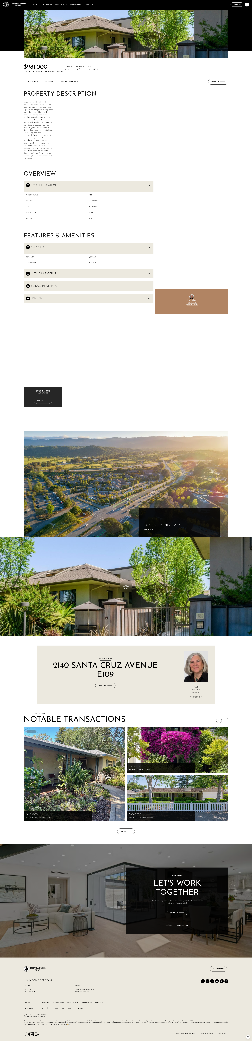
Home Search (47, 4)
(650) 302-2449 (192, 302)
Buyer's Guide (54, 1008)
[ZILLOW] (226, 981)
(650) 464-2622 (237, 4)
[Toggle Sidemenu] (247, 5)
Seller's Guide (67, 1008)
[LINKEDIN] (212, 981)
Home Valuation (61, 4)
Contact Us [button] (99, 1003)
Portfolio (36, 4)
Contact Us (88, 4)
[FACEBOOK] (203, 981)
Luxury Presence (190, 1034)
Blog (44, 1008)
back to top (219, 969)
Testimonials (79, 1008)
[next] (225, 720)
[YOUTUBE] (217, 981)
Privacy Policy (223, 1034)
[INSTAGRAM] (207, 981)
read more (147, 529)
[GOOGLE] (222, 981)
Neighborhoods (75, 4)
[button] (218, 82)
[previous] (219, 720)
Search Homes (87, 1003)
